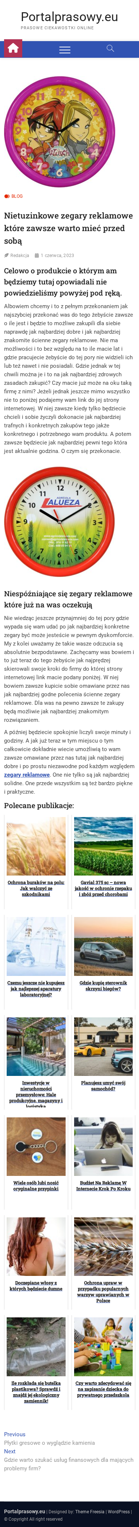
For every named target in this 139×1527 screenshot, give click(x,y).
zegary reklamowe (27, 774)
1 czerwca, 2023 (57, 255)
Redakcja (19, 255)
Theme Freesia (90, 1511)
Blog (17, 196)
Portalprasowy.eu (69, 16)
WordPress (119, 1511)
